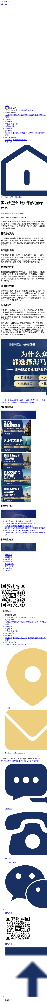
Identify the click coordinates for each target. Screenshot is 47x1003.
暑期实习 (8, 571)
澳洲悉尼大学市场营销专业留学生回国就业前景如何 (25, 528)
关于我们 (8, 140)
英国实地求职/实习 (12, 115)
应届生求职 (9, 564)
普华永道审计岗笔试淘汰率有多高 (18, 521)
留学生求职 (18, 213)
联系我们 (23, 140)
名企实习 (31, 110)
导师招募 (8, 128)
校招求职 (8, 559)
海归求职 (4, 213)
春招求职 (8, 561)
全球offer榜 (9, 126)
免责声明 (35, 761)
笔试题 (11, 213)
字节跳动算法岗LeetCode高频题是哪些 (20, 530)
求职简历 (16, 133)
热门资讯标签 (26, 761)
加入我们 (16, 140)
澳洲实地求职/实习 (27, 115)
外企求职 (8, 555)
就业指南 (8, 133)
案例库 (15, 124)
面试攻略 (31, 133)
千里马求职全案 (11, 110)
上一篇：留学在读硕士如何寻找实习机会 (16, 400)
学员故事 (8, 124)
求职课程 (8, 119)
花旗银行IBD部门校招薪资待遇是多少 (20, 523)
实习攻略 (38, 133)
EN (6, 4)
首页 (7, 106)
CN (2, 4)
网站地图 (16, 761)
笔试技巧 (23, 133)
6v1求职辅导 (23, 110)
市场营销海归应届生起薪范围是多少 (19, 526)
